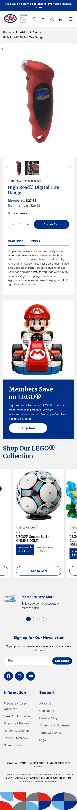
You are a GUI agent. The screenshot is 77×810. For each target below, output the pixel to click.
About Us (45, 703)
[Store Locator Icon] (43, 19)
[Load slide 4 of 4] (48, 619)
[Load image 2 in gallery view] (32, 168)
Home (7, 32)
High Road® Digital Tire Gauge (23, 37)
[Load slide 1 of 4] (28, 619)
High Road (15, 181)
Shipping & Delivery (17, 723)
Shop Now (28, 428)
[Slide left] (7, 168)
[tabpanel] (38, 267)
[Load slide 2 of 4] (35, 619)
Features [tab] (34, 240)
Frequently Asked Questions (15, 706)
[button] (70, 19)
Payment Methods (16, 738)
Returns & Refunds (16, 731)
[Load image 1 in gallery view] (18, 168)
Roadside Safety (27, 32)
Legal (42, 740)
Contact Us (46, 711)
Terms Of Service (50, 733)
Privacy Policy (48, 718)
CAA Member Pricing (18, 716)
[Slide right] (70, 168)
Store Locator (13, 745)
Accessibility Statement (54, 725)
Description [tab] (15, 240)
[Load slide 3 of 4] (41, 619)
